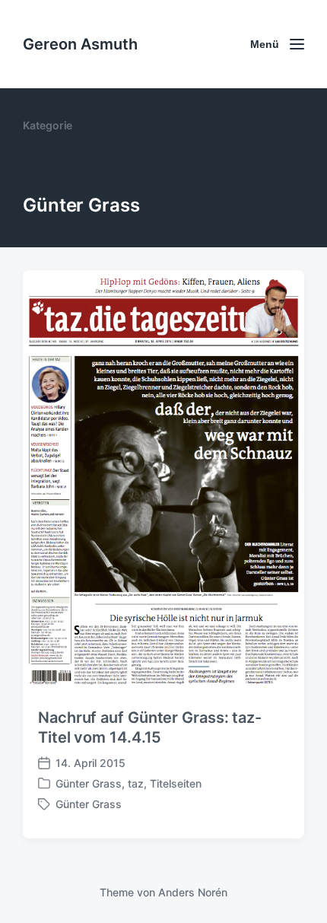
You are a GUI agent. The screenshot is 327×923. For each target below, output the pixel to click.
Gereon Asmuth (80, 44)
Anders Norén (192, 892)
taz (136, 783)
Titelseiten (176, 783)
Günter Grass (89, 783)
